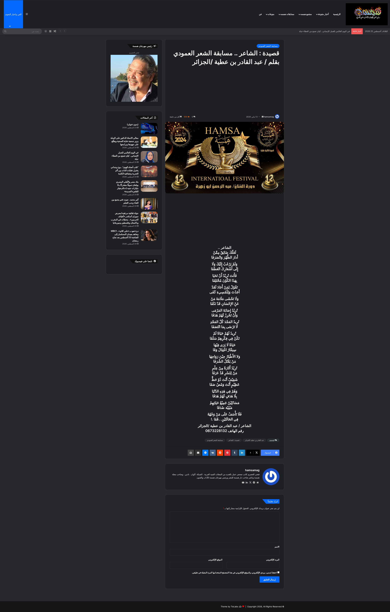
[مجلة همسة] (367, 14)
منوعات (271, 14)
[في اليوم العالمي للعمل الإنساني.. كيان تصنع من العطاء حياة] (149, 156)
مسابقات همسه (287, 14)
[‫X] (250, 482)
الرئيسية (336, 14)
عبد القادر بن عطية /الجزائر (254, 440)
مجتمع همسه (306, 14)
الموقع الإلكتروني (215, 559)
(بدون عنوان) (132, 124)
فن (260, 14)
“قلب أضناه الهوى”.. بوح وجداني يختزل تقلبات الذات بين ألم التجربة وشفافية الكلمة (315, 31)
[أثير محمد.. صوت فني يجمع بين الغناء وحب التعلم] (149, 204)
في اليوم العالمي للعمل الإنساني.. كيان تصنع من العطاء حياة (125, 155)
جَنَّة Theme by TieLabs (231, 606)
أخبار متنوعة (323, 14)
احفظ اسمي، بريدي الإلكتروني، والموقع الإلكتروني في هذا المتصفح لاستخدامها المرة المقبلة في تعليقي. (234, 572)
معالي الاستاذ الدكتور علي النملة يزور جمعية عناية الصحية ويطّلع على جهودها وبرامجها (124, 141)
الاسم (277, 546)
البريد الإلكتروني (272, 559)
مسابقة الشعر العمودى (268, 46)
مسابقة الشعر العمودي (215, 440)
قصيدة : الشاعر (234, 440)
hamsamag (269, 117)
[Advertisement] (224, 90)
